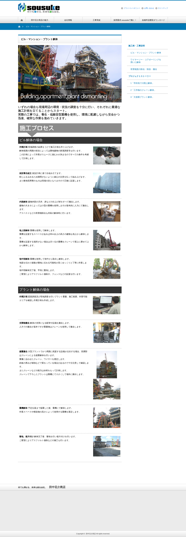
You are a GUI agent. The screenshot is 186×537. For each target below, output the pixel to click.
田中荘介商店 (91, 534)
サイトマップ (163, 8)
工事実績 (133, 38)
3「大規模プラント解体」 (141, 97)
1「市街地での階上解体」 (141, 83)
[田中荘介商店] (40, 12)
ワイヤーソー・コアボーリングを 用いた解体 (144, 60)
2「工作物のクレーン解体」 (142, 90)
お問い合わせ (149, 8)
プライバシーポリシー (132, 8)
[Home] (20, 26)
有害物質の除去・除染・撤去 (142, 69)
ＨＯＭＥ (132, 105)
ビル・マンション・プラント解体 (144, 52)
